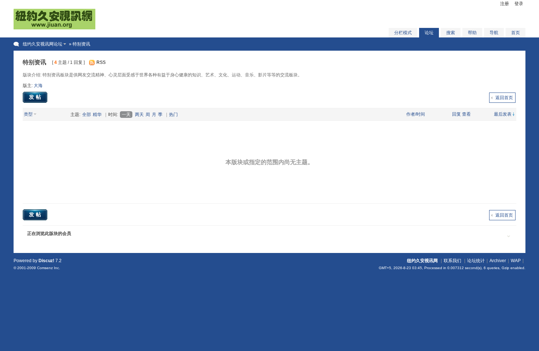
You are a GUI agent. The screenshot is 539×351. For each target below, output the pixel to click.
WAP (516, 260)
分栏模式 (403, 32)
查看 (466, 114)
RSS (101, 62)
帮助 (472, 32)
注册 (504, 3)
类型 (28, 114)
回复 (456, 114)
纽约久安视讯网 (422, 260)
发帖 (36, 97)
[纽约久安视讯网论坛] (54, 27)
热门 (173, 114)
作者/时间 (415, 114)
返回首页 (504, 97)
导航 (493, 32)
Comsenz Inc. (48, 268)
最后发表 (502, 114)
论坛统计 (476, 260)
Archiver (497, 260)
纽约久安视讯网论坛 (42, 44)
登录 (518, 3)
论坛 (429, 32)
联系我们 (452, 260)
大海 (38, 85)
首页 (515, 32)
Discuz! (46, 260)
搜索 (450, 32)
